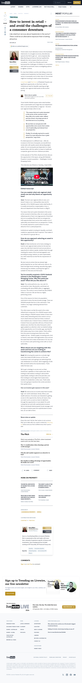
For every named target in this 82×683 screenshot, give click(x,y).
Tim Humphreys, (42, 500)
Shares (20, 7)
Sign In (69, 2)
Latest (13, 7)
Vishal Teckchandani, (25, 490)
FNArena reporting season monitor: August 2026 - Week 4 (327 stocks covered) (67, 57)
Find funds (62, 7)
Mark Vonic (34, 82)
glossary (22, 626)
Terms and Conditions (55, 657)
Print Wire (50, 42)
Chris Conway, (41, 490)
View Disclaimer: (25, 430)
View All (48, 434)
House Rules (72, 657)
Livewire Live (36, 7)
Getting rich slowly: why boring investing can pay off (61, 629)
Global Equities (32, 550)
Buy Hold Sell (49, 7)
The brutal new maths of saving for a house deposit (28, 486)
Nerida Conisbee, (24, 501)
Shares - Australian (11, 629)
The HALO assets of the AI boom (44, 496)
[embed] (5, 26)
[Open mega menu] (70, 6)
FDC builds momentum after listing (66, 45)
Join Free (76, 2)
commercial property (28, 512)
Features (36, 632)
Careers (36, 635)
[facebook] (5, 32)
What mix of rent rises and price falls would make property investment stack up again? (28, 497)
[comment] (5, 19)
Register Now (67, 607)
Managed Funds (10, 623)
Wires (15, 13)
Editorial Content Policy (40, 657)
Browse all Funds (11, 639)
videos (22, 629)
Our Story (37, 626)
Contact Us (37, 641)
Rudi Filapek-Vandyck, (60, 61)
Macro (30, 553)
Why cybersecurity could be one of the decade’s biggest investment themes (61, 624)
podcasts (22, 632)
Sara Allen (13, 62)
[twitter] (5, 30)
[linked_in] (5, 34)
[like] (5, 15)
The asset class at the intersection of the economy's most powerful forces (45, 486)
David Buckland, (59, 48)
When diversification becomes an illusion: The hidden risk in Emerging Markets (67, 23)
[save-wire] (51, 14)
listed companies (24, 623)
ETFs (27, 7)
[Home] (5, 2)
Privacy (65, 657)
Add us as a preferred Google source (20, 46)
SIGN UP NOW (10, 593)
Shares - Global (10, 632)
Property (26, 13)
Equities (31, 548)
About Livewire (38, 629)
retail (39, 512)
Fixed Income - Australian (10, 636)
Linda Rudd (24, 82)
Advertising (37, 623)
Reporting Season (59, 31)
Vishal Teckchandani (26, 449)
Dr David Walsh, (58, 27)
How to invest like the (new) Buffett (57, 632)
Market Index (37, 648)
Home (11, 13)
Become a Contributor (40, 638)
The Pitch (20, 13)
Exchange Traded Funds (12, 626)
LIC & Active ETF (42, 550)
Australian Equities (39, 548)
